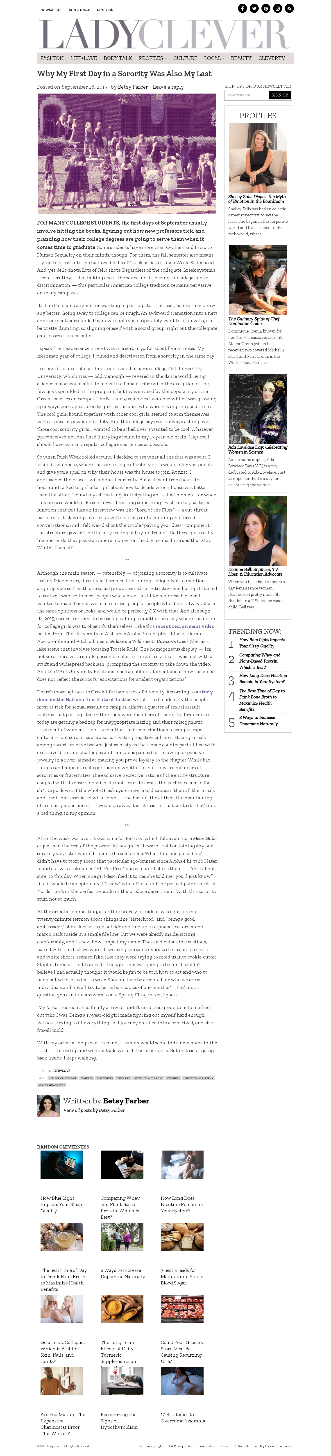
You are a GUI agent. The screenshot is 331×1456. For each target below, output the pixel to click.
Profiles (151, 58)
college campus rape (63, 1078)
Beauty (241, 58)
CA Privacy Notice (181, 1446)
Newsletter (51, 9)
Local (213, 58)
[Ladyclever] (164, 34)
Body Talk (118, 58)
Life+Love (83, 58)
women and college (52, 1085)
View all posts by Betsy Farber (94, 1110)
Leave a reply (168, 86)
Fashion (52, 58)
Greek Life (123, 1078)
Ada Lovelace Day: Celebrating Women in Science (258, 449)
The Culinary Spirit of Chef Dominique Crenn (253, 321)
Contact (105, 9)
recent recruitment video (185, 626)
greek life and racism (148, 1078)
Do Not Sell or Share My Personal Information (262, 1446)
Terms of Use (205, 1446)
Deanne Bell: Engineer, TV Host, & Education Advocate (255, 571)
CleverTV (271, 58)
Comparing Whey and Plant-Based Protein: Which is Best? (260, 661)
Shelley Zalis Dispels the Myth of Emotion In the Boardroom (257, 199)
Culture (185, 58)
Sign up (280, 95)
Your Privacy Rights (151, 1446)
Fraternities (105, 1078)
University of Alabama (198, 1078)
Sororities (173, 1078)
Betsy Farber (133, 86)
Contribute (79, 9)
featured (87, 1078)
